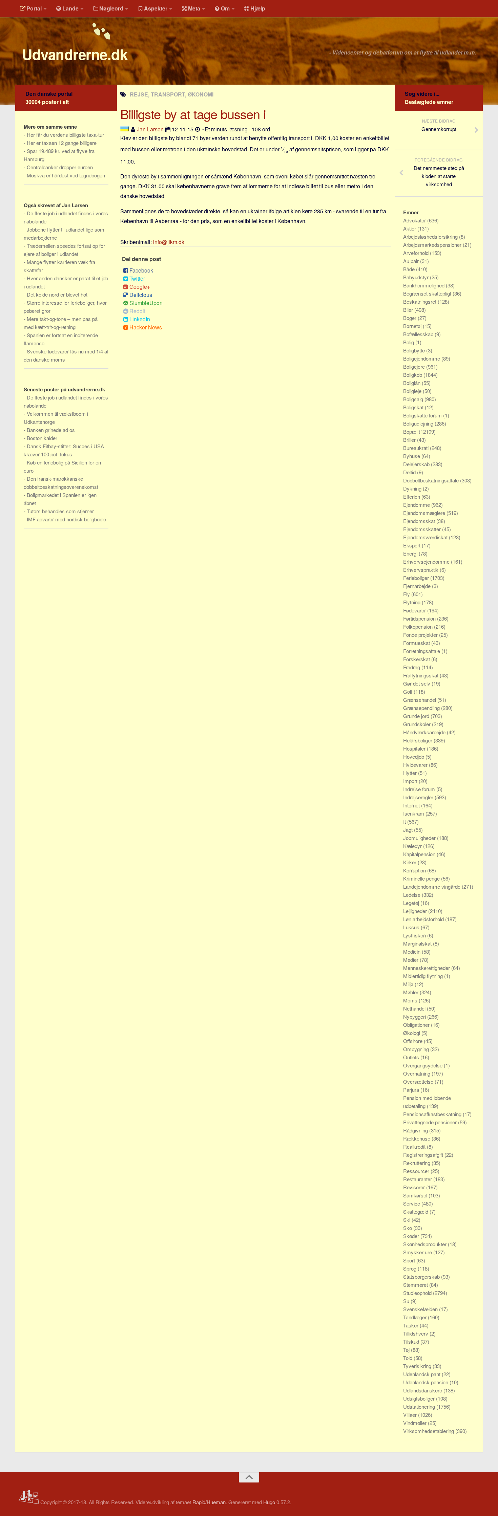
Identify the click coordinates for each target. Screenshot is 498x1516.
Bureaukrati (416, 447)
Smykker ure (418, 1252)
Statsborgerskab (422, 1276)
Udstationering (419, 1406)
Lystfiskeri (415, 935)
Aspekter (155, 8)
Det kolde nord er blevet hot (57, 294)
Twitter (137, 278)
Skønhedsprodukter (425, 1244)
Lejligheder (415, 910)
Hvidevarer (416, 764)
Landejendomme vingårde (432, 886)
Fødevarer (415, 610)
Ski (407, 1219)
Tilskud (411, 1341)
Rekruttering (417, 1162)
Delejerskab (417, 464)
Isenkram (414, 813)
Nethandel (415, 1008)
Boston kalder (42, 437)
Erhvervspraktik (421, 569)
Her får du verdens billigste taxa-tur (65, 134)
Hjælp (257, 8)
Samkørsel (416, 1195)
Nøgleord (111, 8)
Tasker (411, 1325)
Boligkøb (413, 374)
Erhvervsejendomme (427, 561)
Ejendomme (417, 504)
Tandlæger (415, 1317)
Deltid (410, 472)
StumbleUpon (146, 303)
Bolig (409, 342)
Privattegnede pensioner (430, 1122)
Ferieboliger (416, 577)
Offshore (413, 1040)
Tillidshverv (416, 1333)
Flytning (412, 602)
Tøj (407, 1349)
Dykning (413, 488)
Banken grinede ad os (51, 429)
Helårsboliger (418, 740)
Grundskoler (417, 724)
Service (412, 1203)
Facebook (141, 270)
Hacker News (145, 327)
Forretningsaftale (422, 650)
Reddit (137, 311)
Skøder (411, 1235)
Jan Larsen (150, 129)
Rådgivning (416, 1130)
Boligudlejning (419, 423)
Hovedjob (414, 756)
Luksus (412, 927)
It (405, 821)
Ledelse (412, 894)
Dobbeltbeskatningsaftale (431, 480)
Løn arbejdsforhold (424, 919)
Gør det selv (417, 683)
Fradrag (412, 667)
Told (408, 1357)
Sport (409, 1260)
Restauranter (418, 1179)
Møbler (411, 992)
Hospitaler (415, 748)
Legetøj (411, 902)
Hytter (410, 772)
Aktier (410, 228)
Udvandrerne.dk (74, 54)
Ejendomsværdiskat (426, 537)
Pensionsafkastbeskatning (433, 1114)
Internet (412, 805)
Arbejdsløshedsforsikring (431, 236)
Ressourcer (417, 1170)
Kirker (410, 862)
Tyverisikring (418, 1365)
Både (409, 269)
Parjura (411, 1089)
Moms (411, 1000)
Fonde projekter (421, 634)
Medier (411, 959)
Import (411, 780)
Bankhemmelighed (424, 285)
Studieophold (418, 1292)
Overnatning (417, 1073)
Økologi (412, 1032)
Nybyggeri (415, 1016)
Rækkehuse (417, 1138)
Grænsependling (422, 707)
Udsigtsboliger (419, 1398)
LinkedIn (139, 319)
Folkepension (418, 626)
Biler (408, 309)
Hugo (269, 1502)
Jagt (408, 829)
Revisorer (414, 1187)
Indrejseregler (419, 797)
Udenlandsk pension (426, 1382)
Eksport (412, 545)
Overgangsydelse (423, 1065)
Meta (194, 8)
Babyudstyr (416, 277)
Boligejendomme (422, 358)
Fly (407, 594)
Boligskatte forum (423, 415)
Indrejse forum (419, 789)
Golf (408, 691)
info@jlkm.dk (168, 242)
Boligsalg (413, 399)
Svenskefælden (421, 1309)
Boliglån (412, 382)
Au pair (411, 260)
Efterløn (412, 496)
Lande (70, 8)
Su (407, 1300)
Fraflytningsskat (421, 675)
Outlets (411, 1057)
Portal (34, 8)
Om (225, 8)
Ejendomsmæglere (425, 512)
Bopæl (411, 431)
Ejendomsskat (419, 520)
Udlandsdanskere (423, 1390)
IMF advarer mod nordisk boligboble (66, 519)
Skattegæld (416, 1211)
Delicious (140, 295)
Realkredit (415, 1146)
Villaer (410, 1414)
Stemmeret (416, 1284)
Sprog (410, 1268)
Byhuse (412, 455)
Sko (408, 1227)
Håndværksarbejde (425, 732)
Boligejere (414, 366)
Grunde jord (417, 715)
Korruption (415, 870)
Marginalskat (418, 943)
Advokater (415, 220)
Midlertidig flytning (423, 975)
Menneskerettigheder (427, 967)
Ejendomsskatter (422, 529)
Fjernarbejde (417, 585)
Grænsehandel (420, 699)
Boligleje (413, 390)
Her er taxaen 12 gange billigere (62, 142)
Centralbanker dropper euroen (60, 167)
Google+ (139, 286)
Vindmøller (415, 1422)
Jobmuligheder (420, 837)
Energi (411, 553)
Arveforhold (416, 252)
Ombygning (416, 1049)
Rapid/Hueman (209, 1502)
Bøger (410, 317)
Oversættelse (419, 1081)
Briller (410, 439)
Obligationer (417, 1024)
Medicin (412, 951)
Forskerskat (417, 659)
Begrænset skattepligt (428, 293)
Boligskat (414, 407)
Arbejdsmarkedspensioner (433, 244)
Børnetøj (413, 325)
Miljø (409, 984)
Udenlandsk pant (422, 1374)
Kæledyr (413, 845)
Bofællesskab (419, 334)
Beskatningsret (420, 301)
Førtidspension (420, 618)
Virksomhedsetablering (429, 1430)
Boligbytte (414, 350)
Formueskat (417, 642)
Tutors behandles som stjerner (60, 511)
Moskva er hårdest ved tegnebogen (66, 175)
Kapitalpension (420, 854)
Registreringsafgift (423, 1154)
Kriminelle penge (422, 878)
